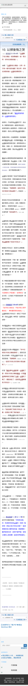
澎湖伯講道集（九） (19, 44)
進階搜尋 (24, 648)
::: (1, 10)
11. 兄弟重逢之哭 (19, 40)
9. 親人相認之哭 (8, 35)
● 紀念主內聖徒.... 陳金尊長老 (11, 658)
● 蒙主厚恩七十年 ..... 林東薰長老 (12, 655)
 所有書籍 (6, 27)
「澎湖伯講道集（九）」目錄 (11, 30)
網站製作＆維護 (20, 682)
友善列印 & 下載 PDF (9, 625)
